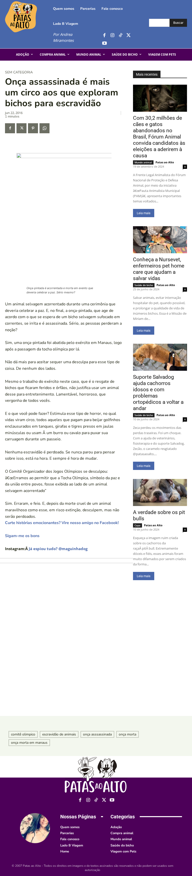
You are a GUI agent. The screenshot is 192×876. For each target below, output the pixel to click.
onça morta (127, 734)
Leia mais (143, 213)
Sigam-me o (16, 536)
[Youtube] (104, 43)
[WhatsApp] (45, 128)
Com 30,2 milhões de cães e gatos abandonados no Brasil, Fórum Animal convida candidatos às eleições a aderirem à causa (159, 137)
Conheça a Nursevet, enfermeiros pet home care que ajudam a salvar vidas (158, 269)
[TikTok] (120, 35)
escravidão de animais (59, 734)
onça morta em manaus (29, 742)
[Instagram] (112, 35)
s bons (34, 536)
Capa (137, 525)
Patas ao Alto (165, 162)
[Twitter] (128, 35)
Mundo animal (143, 162)
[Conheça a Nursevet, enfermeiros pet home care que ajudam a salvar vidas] (160, 239)
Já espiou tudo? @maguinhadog (58, 548)
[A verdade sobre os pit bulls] (160, 492)
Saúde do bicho (143, 285)
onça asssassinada (97, 734)
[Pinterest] (33, 128)
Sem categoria (19, 72)
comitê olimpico (23, 734)
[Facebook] (104, 35)
